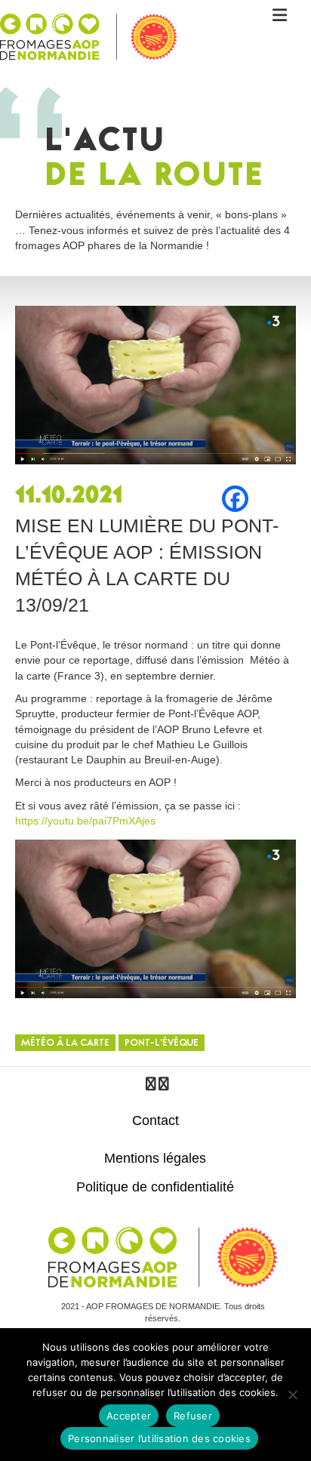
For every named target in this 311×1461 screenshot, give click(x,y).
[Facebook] (235, 498)
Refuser (193, 1416)
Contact (155, 1120)
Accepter (128, 1416)
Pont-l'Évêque (162, 1044)
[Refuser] (292, 1394)
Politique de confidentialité (155, 1186)
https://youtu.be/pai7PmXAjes (85, 821)
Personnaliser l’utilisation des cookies (159, 1438)
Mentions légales (155, 1158)
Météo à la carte (65, 1044)
